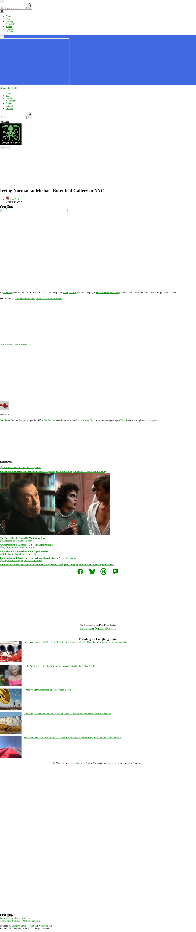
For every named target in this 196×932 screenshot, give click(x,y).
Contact (9, 108)
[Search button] (29, 115)
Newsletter (10, 100)
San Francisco (50, 420)
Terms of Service (22, 918)
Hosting (9, 98)
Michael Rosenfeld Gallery (108, 292)
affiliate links (80, 763)
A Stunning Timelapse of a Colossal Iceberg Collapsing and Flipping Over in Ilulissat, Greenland (67, 713)
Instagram (153, 420)
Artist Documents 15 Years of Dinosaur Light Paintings (26, 545)
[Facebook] (1, 207)
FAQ (8, 95)
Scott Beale (5, 420)
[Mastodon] (11, 915)
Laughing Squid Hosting (98, 628)
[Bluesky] (5, 207)
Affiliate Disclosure (31, 921)
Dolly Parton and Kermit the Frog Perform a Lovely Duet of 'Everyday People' (59, 666)
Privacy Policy (6, 918)
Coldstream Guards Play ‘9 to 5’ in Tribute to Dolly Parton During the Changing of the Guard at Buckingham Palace (57, 564)
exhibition (7, 292)
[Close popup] (2, 36)
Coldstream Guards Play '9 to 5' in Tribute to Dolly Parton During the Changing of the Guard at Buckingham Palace (76, 642)
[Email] (11, 207)
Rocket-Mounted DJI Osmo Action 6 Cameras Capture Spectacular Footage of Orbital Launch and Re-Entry (53, 471)
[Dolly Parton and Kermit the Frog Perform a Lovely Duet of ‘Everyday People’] (18, 554)
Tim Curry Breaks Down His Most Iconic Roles (23, 538)
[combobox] (13, 117)
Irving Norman (69, 292)
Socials (9, 103)
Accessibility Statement (10, 921)
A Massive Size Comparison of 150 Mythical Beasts (24, 551)
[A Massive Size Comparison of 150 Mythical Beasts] (17, 547)
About (8, 93)
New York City (86, 420)
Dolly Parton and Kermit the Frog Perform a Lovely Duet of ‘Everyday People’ (38, 558)
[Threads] (8, 207)
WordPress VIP (45, 926)
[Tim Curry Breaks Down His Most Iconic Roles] (55, 534)
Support (9, 106)
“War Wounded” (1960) (9, 344)
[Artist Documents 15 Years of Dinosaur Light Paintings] (16, 541)
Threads (124, 420)
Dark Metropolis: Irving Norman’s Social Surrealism (38, 298)
